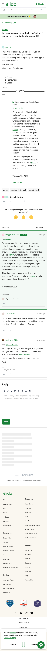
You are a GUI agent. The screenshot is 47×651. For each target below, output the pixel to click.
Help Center (29, 504)
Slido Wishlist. (24, 354)
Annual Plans (7, 584)
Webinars (28, 512)
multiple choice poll (18, 190)
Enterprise (6, 593)
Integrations (7, 525)
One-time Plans (8, 580)
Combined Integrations (10, 567)
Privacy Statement (23, 618)
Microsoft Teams (8, 551)
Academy (28, 508)
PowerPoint (7, 538)
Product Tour (7, 504)
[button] (2, 4)
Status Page (23, 627)
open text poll (34, 190)
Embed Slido (7, 563)
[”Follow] (15, 614)
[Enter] (4, 9)
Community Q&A (10, 22)
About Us (28, 554)
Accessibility (29, 580)
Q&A (4, 508)
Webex (5, 542)
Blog (26, 517)
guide (33, 163)
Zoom (5, 555)
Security (27, 567)
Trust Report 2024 (31, 533)
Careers (27, 559)
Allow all (34, 644)
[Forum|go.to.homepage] (11, 4)
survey (15, 130)
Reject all (13, 644)
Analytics (6, 521)
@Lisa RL (19, 108)
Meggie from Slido (12, 235)
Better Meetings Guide (32, 525)
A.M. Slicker (9, 314)
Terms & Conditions (14, 481)
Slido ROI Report (30, 538)
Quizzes (6, 517)
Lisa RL (8, 47)
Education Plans (8, 588)
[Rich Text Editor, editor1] (23, 405)
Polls (5, 513)
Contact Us (28, 550)
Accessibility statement (31, 481)
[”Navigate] (7, 494)
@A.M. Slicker (12, 345)
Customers (28, 563)
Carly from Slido (11, 340)
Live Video (6, 559)
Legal (27, 576)
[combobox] (23, 9)
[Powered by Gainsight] (23, 476)
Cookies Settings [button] (23, 623)
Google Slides (8, 546)
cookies (13, 633)
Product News (29, 529)
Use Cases (28, 521)
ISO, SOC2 (28, 571)
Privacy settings (10, 638)
